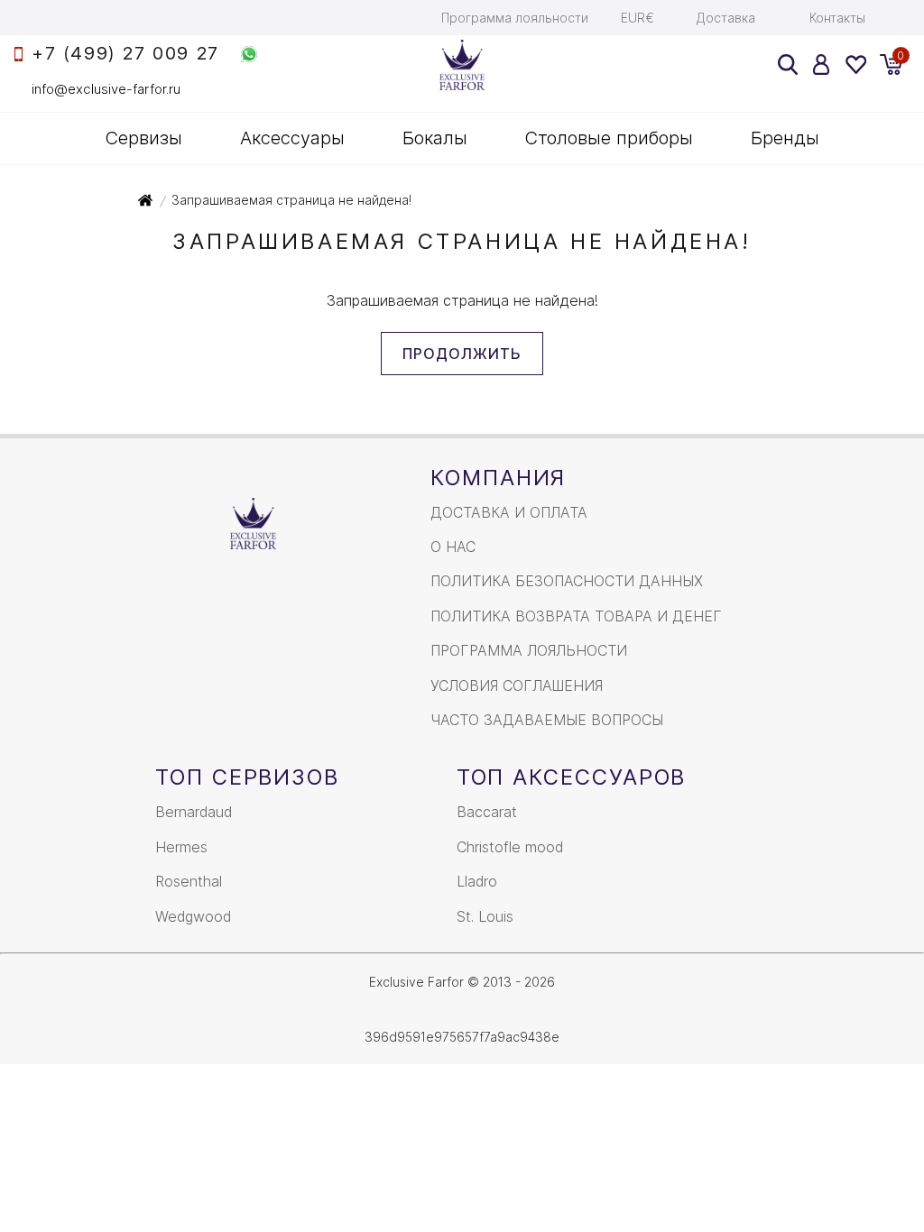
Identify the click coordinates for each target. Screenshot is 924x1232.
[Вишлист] (855, 64)
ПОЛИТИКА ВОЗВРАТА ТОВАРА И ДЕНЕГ (576, 616)
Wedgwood (193, 916)
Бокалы (434, 138)
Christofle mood (510, 847)
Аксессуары (292, 138)
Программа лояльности (514, 17)
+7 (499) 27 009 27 (125, 53)
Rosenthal (188, 881)
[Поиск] (788, 64)
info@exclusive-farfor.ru (106, 88)
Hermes (181, 847)
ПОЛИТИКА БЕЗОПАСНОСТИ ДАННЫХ (566, 581)
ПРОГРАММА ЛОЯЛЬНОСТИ (528, 650)
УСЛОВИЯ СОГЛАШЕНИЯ (516, 685)
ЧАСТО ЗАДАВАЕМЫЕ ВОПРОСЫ (546, 720)
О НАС (453, 547)
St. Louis (485, 916)
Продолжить (462, 354)
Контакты (837, 17)
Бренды (785, 138)
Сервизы (144, 138)
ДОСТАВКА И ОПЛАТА (508, 512)
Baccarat (487, 812)
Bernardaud (193, 812)
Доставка (726, 17)
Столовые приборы (609, 138)
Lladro (477, 881)
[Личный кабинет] (821, 64)
